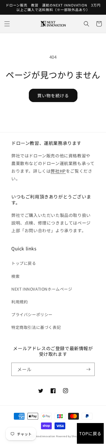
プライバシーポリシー (32, 314)
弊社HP (58, 171)
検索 (15, 276)
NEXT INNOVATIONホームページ (41, 289)
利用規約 (19, 302)
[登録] (88, 369)
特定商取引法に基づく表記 (36, 327)
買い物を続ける (53, 95)
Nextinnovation (45, 436)
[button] (7, 24)
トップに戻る (23, 263)
